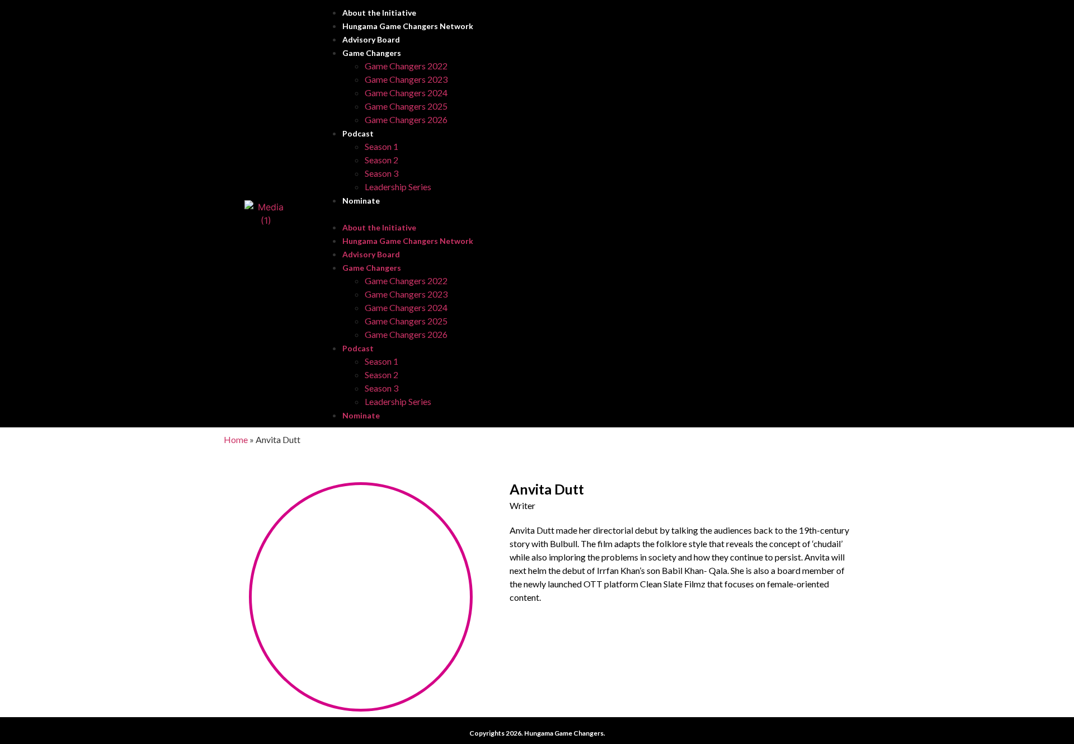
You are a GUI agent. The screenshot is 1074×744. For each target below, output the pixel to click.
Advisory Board (371, 39)
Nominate (361, 200)
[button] (585, 213)
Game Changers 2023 (406, 79)
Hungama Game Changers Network (407, 26)
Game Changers (371, 53)
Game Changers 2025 (406, 106)
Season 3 (381, 173)
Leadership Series (398, 186)
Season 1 (381, 146)
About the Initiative (379, 12)
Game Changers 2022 (406, 65)
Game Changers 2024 (406, 92)
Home (236, 439)
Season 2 (381, 159)
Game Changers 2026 (406, 119)
